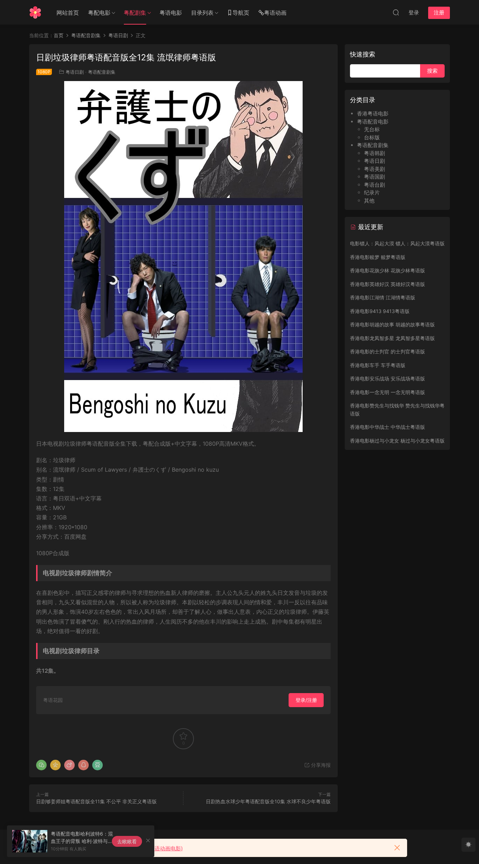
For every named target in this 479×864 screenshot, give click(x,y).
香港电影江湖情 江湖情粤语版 (382, 297)
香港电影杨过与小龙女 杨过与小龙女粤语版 (397, 441)
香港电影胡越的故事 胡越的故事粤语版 (392, 324)
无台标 (372, 129)
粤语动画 (275, 12)
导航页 (240, 12)
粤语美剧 (374, 169)
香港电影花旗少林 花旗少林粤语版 (387, 270)
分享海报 (320, 765)
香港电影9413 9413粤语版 (380, 311)
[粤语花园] (35, 12)
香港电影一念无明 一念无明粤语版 (387, 392)
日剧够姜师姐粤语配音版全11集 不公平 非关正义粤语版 (96, 801)
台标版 (372, 137)
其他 (369, 200)
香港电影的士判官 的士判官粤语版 (387, 351)
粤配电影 (99, 12)
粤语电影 (171, 12)
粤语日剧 (75, 72)
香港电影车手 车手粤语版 (377, 365)
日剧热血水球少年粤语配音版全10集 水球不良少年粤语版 (268, 801)
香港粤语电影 (373, 113)
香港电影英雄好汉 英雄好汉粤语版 (387, 284)
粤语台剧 (374, 184)
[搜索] (395, 12)
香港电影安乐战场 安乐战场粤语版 (387, 378)
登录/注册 (306, 700)
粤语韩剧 (374, 153)
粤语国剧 (374, 176)
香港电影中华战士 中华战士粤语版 (387, 427)
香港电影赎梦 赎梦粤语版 (377, 257)
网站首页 (67, 12)
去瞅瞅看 (127, 841)
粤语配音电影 (373, 121)
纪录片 (372, 192)
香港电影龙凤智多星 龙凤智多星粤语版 (392, 338)
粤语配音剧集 (101, 72)
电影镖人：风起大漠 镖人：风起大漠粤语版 (397, 243)
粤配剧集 (135, 12)
